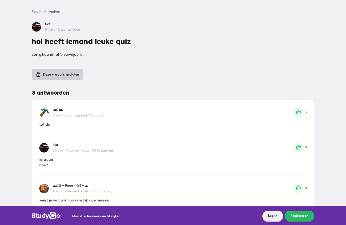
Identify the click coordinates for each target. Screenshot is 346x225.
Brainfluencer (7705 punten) (85, 115)
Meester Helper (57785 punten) (88, 191)
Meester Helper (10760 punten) (89, 150)
